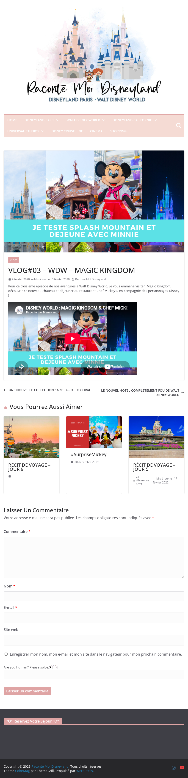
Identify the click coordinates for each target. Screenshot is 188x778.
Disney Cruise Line (67, 131)
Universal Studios (23, 131)
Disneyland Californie (132, 120)
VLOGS (13, 260)
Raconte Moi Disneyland (90, 279)
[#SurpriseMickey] (94, 418)
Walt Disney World (83, 120)
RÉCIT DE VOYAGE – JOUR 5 (154, 467)
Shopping (118, 131)
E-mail (10, 607)
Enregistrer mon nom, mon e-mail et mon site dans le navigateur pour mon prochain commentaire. (96, 654)
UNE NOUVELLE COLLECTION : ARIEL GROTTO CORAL (50, 390)
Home (12, 120)
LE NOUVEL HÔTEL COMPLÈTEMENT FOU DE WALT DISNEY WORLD (140, 392)
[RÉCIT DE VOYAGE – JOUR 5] (156, 418)
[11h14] (9, 476)
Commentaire (17, 531)
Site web (11, 629)
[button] (56, 120)
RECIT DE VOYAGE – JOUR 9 (29, 467)
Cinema (96, 131)
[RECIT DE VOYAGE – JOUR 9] (31, 418)
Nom (9, 586)
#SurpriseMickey (88, 454)
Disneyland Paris (39, 120)
